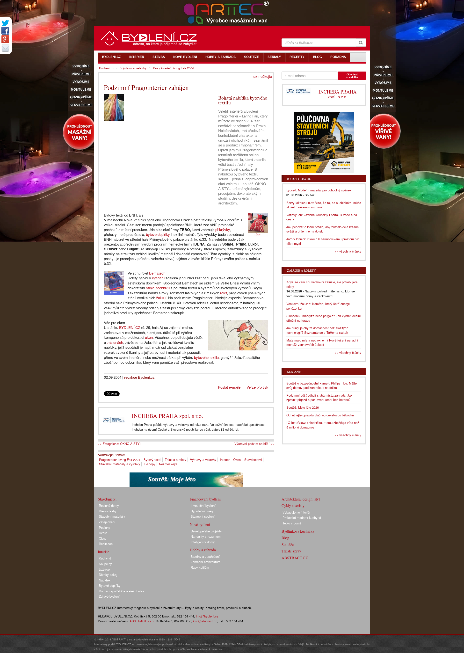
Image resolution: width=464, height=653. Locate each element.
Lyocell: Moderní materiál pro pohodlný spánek (318, 190)
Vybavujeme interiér (296, 512)
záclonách (115, 342)
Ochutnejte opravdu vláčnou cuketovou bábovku (320, 415)
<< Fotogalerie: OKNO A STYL (119, 444)
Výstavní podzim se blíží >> (254, 444)
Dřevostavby (107, 511)
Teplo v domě (292, 523)
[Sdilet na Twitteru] (5, 23)
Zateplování (107, 522)
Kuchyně (105, 558)
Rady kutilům (200, 567)
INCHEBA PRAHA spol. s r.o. (167, 416)
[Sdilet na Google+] (5, 39)
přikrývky (222, 229)
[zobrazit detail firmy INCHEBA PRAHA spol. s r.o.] (113, 420)
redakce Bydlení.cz (139, 377)
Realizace (106, 543)
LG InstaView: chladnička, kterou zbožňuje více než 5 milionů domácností (322, 424)
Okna (237, 459)
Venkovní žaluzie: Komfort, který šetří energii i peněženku (318, 306)
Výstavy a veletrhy (203, 459)
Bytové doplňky (110, 585)
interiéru (158, 277)
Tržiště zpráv (291, 550)
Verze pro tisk (257, 387)
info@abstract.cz (205, 621)
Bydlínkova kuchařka (298, 531)
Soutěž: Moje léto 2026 (302, 407)
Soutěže (288, 544)
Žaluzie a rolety (175, 459)
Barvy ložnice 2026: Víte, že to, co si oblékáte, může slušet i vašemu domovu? (323, 205)
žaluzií (161, 297)
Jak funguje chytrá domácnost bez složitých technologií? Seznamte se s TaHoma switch (317, 330)
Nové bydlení (200, 524)
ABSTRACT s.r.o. (142, 621)
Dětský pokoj (108, 574)
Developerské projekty (206, 531)
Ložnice (104, 569)
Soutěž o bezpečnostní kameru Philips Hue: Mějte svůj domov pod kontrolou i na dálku (321, 385)
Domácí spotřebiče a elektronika (121, 591)
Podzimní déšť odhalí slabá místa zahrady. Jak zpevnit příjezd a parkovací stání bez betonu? (319, 397)
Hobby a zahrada (203, 549)
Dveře (103, 532)
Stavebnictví (253, 459)
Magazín (294, 372)
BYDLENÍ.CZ (129, 327)
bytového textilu (206, 357)
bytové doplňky (158, 234)
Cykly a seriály (293, 505)
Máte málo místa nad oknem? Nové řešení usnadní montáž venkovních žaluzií (322, 342)
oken (149, 337)
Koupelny (105, 563)
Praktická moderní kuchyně (302, 517)
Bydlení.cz (106, 68)
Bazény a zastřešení (205, 556)
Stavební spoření (203, 516)
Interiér (225, 459)
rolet (223, 292)
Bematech (157, 273)
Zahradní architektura (205, 561)
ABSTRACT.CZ (295, 557)
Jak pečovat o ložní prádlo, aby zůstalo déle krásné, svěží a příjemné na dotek (323, 229)
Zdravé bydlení (109, 596)
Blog (285, 537)
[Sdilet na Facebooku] (5, 31)
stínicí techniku (158, 287)
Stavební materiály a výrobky (119, 464)
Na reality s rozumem (206, 536)
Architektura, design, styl (301, 498)
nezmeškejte (262, 76)
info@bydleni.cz (207, 616)
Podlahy (104, 527)
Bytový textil (152, 459)
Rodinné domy (109, 505)
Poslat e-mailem (231, 387)
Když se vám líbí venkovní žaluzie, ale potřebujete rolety (321, 284)
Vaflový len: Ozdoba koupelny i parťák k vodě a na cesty (321, 217)
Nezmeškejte (168, 464)
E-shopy (149, 464)
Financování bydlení (205, 498)
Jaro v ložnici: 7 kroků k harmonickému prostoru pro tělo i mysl (322, 241)
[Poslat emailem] (5, 48)
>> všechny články (347, 251)
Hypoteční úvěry (202, 511)
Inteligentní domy (203, 542)
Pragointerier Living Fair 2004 (119, 459)
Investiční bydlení (203, 505)
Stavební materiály (112, 516)
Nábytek (104, 580)
